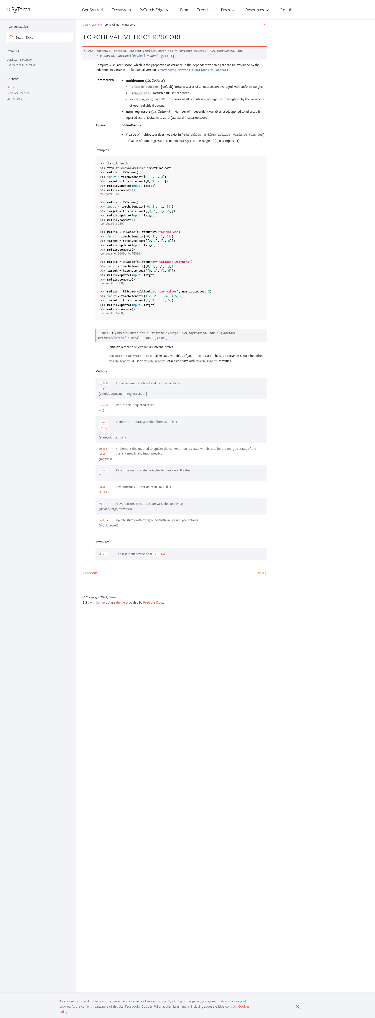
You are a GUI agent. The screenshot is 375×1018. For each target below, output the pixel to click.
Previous (90, 573)
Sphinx (100, 602)
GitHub (286, 10)
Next (261, 573)
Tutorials (204, 10)
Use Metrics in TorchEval (21, 65)
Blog (184, 10)
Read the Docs (153, 602)
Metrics (11, 87)
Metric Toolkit (15, 98)
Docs (85, 24)
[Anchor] (186, 36)
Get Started (92, 10)
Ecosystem (121, 10)
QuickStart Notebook (19, 59)
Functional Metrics (18, 93)
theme (120, 602)
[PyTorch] (18, 10)
